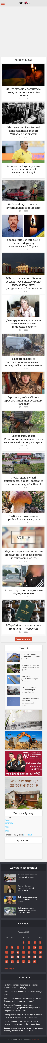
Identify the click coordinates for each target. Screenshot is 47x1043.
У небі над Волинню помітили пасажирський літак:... (30, 701)
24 (35, 957)
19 (7, 957)
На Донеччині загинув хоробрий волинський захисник (27, 899)
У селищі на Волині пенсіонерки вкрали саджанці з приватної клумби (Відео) (23, 481)
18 (40, 952)
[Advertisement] (23, 30)
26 (7, 962)
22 (24, 957)
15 (24, 952)
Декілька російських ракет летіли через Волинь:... (31, 678)
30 (29, 962)
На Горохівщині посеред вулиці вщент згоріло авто (24, 206)
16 (29, 952)
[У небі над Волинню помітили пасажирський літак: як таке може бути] (14, 701)
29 (24, 962)
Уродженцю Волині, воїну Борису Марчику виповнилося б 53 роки (23, 243)
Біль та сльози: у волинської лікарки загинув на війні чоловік (23, 92)
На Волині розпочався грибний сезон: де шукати (23, 517)
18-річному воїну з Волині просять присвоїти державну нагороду (23, 400)
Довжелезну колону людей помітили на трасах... (30, 667)
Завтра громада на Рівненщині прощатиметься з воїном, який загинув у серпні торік (23, 440)
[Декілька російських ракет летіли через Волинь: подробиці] (14, 679)
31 (35, 962)
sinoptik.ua (27, 835)
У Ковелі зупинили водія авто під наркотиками (24, 591)
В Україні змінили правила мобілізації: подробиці (23, 627)
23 (29, 957)
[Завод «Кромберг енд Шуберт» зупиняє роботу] (14, 657)
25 (40, 957)
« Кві (6, 968)
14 (18, 952)
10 (35, 947)
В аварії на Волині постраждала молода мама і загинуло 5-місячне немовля (23, 362)
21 (18, 957)
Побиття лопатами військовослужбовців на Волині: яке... (27, 910)
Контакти (35, 1040)
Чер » (11, 968)
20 (12, 957)
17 (35, 952)
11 (40, 947)
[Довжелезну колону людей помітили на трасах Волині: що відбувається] (14, 668)
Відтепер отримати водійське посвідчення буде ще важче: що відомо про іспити (24, 555)
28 (18, 962)
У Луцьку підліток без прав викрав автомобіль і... (29, 689)
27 (12, 962)
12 (7, 952)
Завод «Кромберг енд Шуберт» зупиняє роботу (31, 656)
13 (12, 952)
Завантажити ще (23, 639)
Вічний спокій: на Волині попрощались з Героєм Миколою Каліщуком (23, 130)
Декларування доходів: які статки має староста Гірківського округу (23, 323)
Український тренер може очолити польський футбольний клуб (23, 169)
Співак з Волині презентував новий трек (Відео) (26, 888)
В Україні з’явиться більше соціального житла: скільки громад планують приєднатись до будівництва (23, 283)
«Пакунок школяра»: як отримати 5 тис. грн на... (27, 877)
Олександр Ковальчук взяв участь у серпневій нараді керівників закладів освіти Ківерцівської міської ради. (22, 1008)
